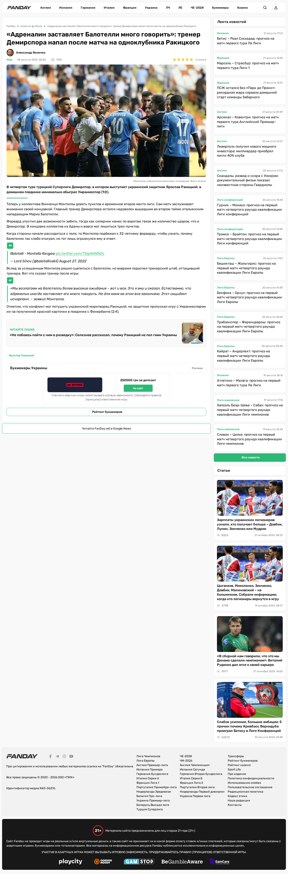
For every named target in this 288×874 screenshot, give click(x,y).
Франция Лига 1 (147, 783)
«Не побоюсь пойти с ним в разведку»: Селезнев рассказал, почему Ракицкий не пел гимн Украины (93, 335)
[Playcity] (70, 862)
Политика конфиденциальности (251, 778)
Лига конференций (230, 199)
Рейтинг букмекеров (107, 412)
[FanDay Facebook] (50, 757)
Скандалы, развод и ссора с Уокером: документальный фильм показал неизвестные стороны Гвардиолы (248, 180)
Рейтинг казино (239, 765)
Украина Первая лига (195, 796)
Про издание (237, 774)
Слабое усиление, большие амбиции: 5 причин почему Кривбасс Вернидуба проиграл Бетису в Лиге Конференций (249, 726)
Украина (151, 7)
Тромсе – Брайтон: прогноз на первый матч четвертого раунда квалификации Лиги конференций (249, 238)
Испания (65, 7)
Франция (129, 7)
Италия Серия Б (191, 778)
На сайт (138, 388)
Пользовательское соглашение (250, 787)
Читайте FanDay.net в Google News (106, 428)
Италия (109, 7)
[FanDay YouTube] (71, 757)
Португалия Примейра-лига (156, 787)
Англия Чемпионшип (195, 765)
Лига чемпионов (228, 400)
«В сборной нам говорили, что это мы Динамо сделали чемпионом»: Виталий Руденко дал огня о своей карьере (249, 660)
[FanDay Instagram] (64, 757)
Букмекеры (220, 7)
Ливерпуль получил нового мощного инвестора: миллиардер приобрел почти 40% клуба (246, 151)
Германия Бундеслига (152, 774)
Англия (45, 7)
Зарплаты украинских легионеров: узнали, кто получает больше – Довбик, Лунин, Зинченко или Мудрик (250, 524)
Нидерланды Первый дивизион (202, 791)
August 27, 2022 (72, 261)
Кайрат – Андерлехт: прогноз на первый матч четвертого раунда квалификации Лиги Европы (243, 355)
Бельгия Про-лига (149, 796)
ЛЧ (168, 7)
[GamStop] (139, 862)
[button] (265, 7)
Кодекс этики (237, 796)
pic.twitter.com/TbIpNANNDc (80, 253)
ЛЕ (180, 7)
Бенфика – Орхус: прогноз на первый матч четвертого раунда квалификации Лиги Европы (249, 297)
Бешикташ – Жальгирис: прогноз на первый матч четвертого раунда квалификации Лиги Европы (246, 268)
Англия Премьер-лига (152, 765)
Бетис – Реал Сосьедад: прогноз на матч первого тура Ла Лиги (245, 40)
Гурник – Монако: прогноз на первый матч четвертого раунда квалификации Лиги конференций (249, 209)
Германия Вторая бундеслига (201, 774)
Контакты (235, 805)
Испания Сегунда (192, 769)
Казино (242, 7)
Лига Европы (226, 258)
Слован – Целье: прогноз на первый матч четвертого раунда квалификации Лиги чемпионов (249, 439)
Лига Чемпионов (148, 756)
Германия (88, 7)
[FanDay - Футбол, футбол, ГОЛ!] (19, 7)
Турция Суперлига (149, 809)
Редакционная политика (245, 791)
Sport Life (234, 769)
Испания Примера (149, 769)
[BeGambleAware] (182, 862)
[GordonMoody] (103, 862)
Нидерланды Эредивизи (153, 791)
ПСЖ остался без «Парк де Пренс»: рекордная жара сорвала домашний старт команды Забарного (247, 92)
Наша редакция (239, 800)
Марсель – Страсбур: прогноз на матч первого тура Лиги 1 (248, 65)
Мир (9, 59)
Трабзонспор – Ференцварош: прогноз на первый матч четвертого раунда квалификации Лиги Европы (248, 326)
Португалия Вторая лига (197, 787)
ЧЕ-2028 (197, 7)
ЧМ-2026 (186, 760)
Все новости (251, 457)
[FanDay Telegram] (57, 757)
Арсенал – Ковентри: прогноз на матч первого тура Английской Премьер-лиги (248, 121)
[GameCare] (219, 862)
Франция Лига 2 (191, 783)
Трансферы (236, 756)
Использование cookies (244, 783)
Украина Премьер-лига (153, 800)
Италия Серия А (147, 778)
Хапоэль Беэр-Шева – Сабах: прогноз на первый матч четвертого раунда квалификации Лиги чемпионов (250, 409)
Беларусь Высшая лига (152, 805)
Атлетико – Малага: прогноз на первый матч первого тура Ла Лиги (248, 382)
